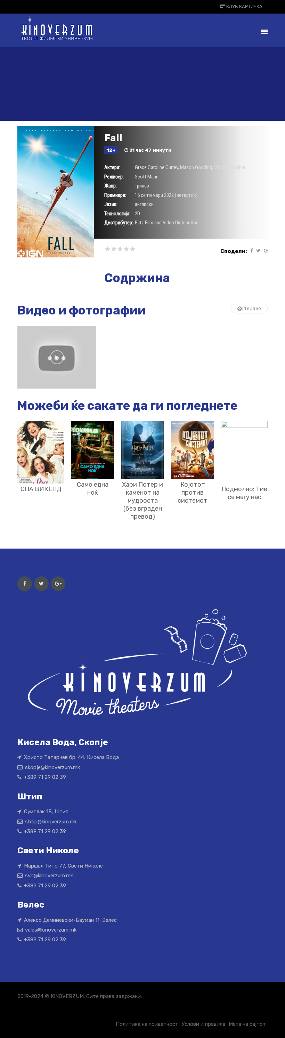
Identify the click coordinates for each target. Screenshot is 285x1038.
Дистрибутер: (118, 222)
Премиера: (115, 195)
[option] (57, 357)
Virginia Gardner (229, 167)
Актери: (112, 167)
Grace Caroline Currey (156, 167)
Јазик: (110, 204)
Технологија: (117, 213)
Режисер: (114, 177)
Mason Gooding (196, 167)
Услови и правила (203, 1024)
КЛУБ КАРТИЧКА (243, 6)
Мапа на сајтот (247, 1024)
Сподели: (233, 251)
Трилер (142, 186)
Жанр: (110, 186)
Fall (113, 138)
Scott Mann (146, 177)
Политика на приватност (147, 1024)
